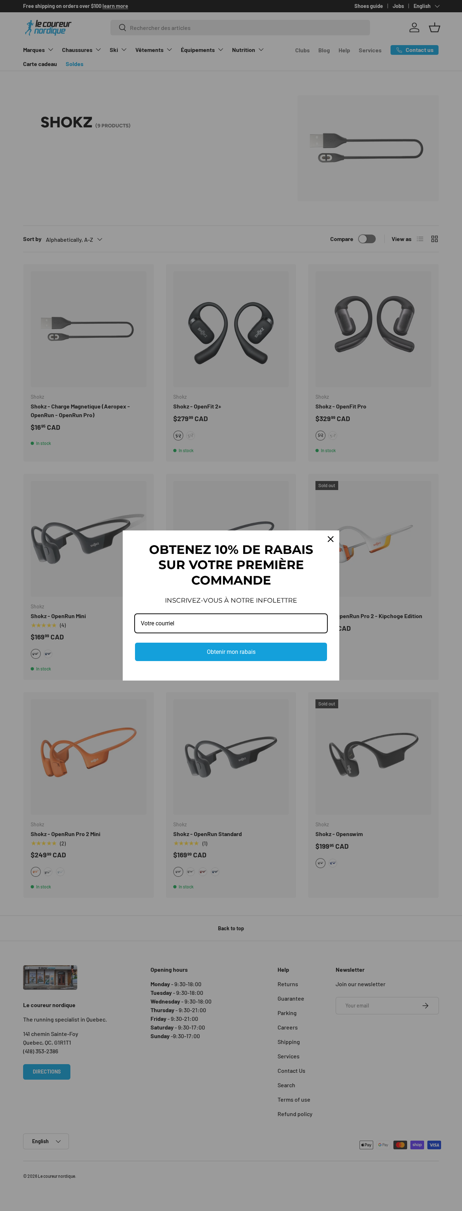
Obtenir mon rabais (231, 651)
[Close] (330, 539)
